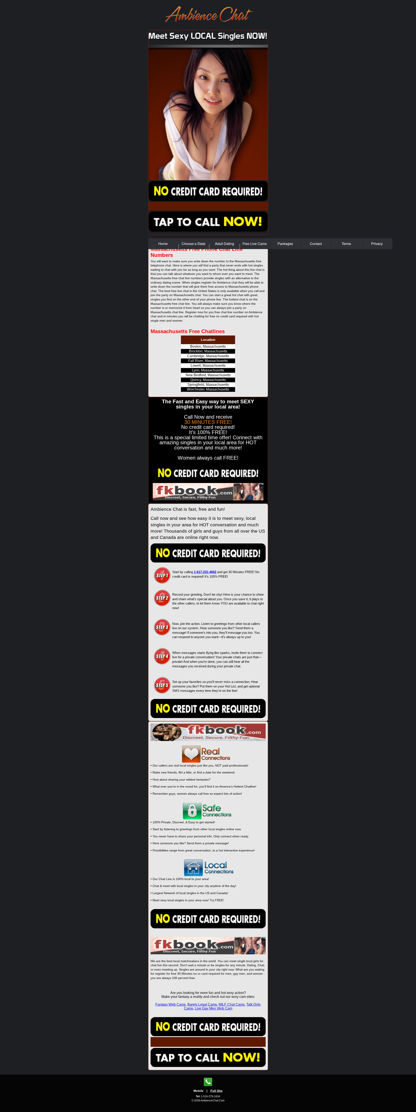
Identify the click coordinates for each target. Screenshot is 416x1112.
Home (163, 243)
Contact (316, 243)
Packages (286, 243)
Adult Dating (224, 243)
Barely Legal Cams (202, 1004)
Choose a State (194, 243)
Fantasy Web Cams (170, 1004)
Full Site (216, 1091)
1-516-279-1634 (208, 1096)
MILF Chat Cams (232, 1004)
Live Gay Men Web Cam (213, 1008)
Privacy (377, 243)
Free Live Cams (255, 243)
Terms (347, 243)
